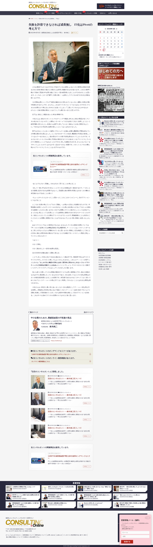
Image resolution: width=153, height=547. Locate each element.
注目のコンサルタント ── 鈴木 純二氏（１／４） (65, 428)
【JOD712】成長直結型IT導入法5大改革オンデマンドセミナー (68, 165)
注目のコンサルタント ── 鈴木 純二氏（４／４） (65, 378)
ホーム (8, 535)
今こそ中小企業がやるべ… (111, 57)
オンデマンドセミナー (64, 13)
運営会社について (40, 535)
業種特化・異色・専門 (105, 267)
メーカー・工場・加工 (105, 262)
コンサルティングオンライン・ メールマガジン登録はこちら (113, 6)
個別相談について (28, 535)
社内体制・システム (105, 260)
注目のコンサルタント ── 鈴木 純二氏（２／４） (65, 411)
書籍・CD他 (77, 13)
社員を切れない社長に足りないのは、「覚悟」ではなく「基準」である (114, 194)
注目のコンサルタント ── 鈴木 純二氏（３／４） (65, 395)
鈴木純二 (67, 32)
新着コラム (39, 13)
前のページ (34, 312)
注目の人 (103, 13)
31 (104, 50)
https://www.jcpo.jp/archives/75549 (109, 87)
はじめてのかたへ (16, 535)
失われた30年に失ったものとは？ (114, 121)
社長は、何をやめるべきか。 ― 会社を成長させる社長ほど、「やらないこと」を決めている (114, 172)
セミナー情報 (50, 13)
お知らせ (59, 535)
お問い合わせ (112, 13)
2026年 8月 (111, 29)
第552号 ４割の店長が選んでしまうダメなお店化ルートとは (114, 217)
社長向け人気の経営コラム (31, 537)
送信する (127, 542)
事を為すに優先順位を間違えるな (114, 130)
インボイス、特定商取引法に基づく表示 (75, 535)
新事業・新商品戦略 (105, 258)
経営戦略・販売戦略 (105, 255)
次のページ (88, 312)
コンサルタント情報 (90, 13)
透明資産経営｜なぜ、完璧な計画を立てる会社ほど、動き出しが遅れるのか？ (114, 205)
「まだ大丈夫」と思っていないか (113, 161)
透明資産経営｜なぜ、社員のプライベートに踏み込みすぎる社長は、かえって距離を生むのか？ (114, 151)
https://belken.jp (56, 340)
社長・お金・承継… (104, 269)
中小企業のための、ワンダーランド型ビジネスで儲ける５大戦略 (114, 139)
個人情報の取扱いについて (14, 537)
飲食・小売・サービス (105, 264)
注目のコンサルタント (65, 376)
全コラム (102, 253)
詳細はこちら (85, 174)
